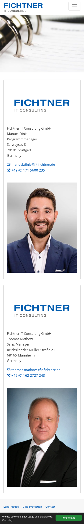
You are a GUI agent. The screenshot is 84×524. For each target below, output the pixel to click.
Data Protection (32, 507)
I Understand (68, 517)
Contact (50, 507)
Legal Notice (11, 507)
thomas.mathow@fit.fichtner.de (35, 369)
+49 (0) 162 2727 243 (28, 375)
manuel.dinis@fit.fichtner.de (33, 164)
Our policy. (7, 520)
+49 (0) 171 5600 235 (28, 170)
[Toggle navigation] (74, 6)
